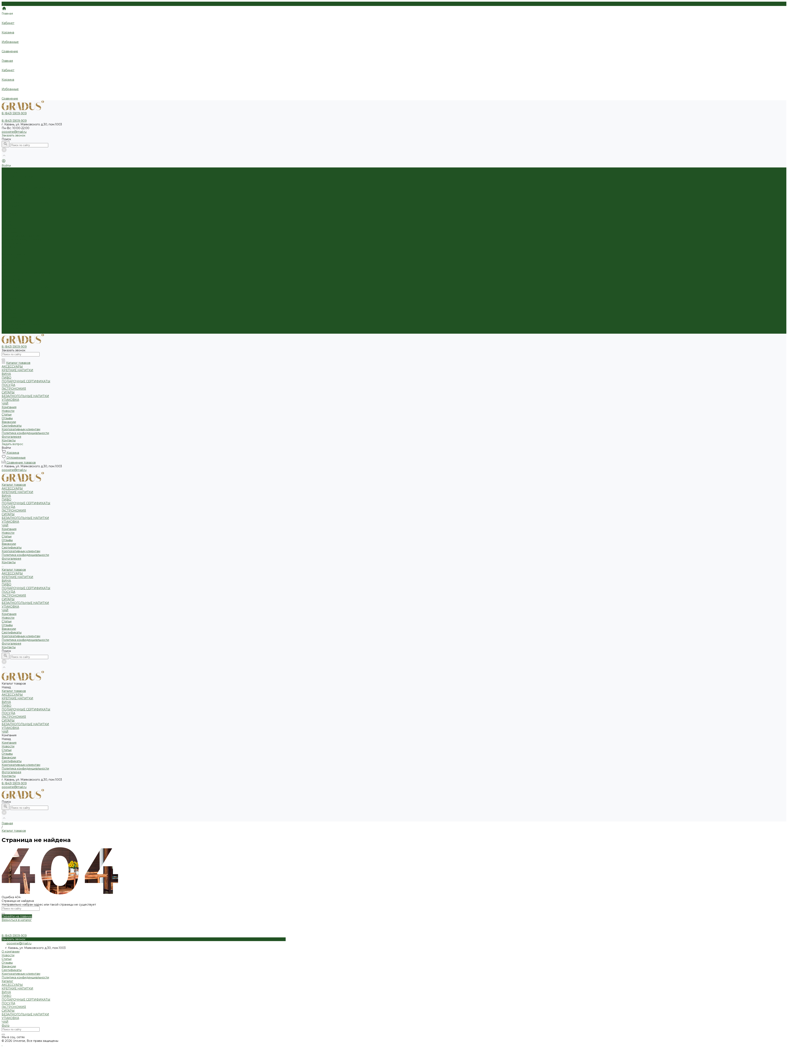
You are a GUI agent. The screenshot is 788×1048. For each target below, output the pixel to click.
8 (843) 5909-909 (14, 783)
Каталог (7, 981)
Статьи (6, 221)
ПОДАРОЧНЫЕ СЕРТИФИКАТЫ (26, 188)
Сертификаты (12, 232)
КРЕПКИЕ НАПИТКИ (17, 177)
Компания (9, 298)
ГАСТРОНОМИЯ (14, 195)
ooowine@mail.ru (14, 132)
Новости (8, 217)
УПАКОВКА (10, 206)
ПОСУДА (8, 191)
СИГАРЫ (8, 199)
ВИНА (6, 180)
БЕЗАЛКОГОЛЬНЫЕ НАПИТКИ (25, 202)
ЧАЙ (5, 210)
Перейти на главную (17, 916)
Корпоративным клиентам (21, 236)
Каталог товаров (14, 254)
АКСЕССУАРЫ (12, 173)
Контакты (9, 332)
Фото (5, 1025)
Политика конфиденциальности (25, 239)
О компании (10, 951)
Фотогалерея (11, 328)
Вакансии (9, 228)
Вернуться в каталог (17, 920)
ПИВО (6, 184)
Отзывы (7, 225)
